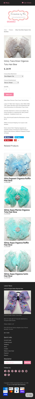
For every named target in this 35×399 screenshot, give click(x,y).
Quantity (6, 86)
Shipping (6, 344)
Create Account (8, 342)
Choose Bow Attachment (10, 74)
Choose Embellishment (10, 80)
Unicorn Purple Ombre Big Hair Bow (13, 288)
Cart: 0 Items (27, 3)
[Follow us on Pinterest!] (12, 371)
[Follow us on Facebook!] (5, 371)
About (5, 346)
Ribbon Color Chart (9, 351)
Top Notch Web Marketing (18, 384)
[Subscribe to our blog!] (9, 375)
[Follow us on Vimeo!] (23, 371)
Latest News (8, 286)
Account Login (7, 340)
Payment (6, 353)
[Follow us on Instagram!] (19, 371)
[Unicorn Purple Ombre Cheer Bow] (17, 313)
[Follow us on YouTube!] (26, 371)
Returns (6, 355)
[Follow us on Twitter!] (9, 371)
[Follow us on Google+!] (16, 371)
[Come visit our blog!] (5, 375)
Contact (6, 348)
